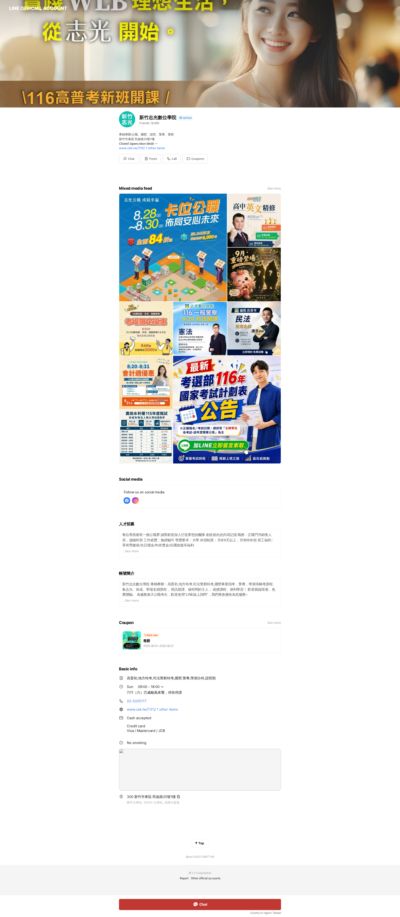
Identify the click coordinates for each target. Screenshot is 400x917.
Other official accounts (205, 878)
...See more (130, 551)
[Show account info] (185, 118)
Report (184, 878)
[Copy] (178, 796)
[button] (150, 158)
